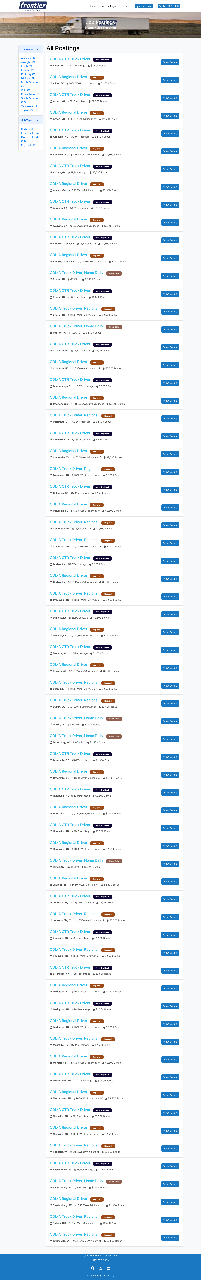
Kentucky (28, 74)
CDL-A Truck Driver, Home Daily (76, 273)
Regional (28, 145)
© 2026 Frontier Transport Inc (100, 1255)
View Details (170, 62)
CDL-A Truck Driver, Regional (74, 308)
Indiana (27, 70)
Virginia (27, 110)
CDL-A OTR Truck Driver (70, 59)
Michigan (28, 78)
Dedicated (29, 129)
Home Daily (30, 133)
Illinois (26, 66)
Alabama (28, 58)
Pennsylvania (30, 94)
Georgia (28, 62)
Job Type (26, 120)
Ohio (26, 90)
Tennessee (29, 106)
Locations (27, 49)
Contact (125, 6)
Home (92, 6)
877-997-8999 (100, 1260)
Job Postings (108, 6)
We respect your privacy (100, 1275)
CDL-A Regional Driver (68, 77)
